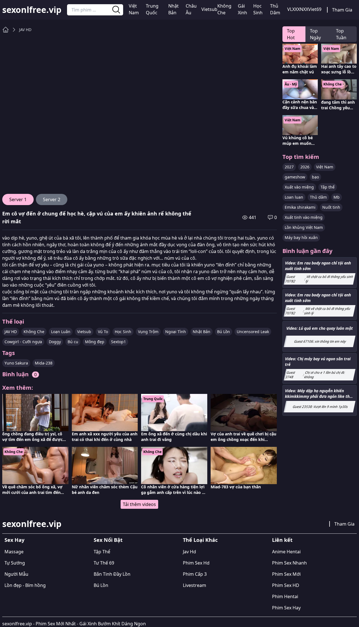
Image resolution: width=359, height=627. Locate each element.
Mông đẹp (94, 341)
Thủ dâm (318, 197)
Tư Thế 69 (104, 563)
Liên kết (282, 540)
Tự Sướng (14, 563)
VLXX (292, 9)
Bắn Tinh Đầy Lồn (112, 574)
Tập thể (328, 187)
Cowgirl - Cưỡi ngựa (23, 341)
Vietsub (209, 9)
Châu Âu (191, 9)
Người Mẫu (16, 574)
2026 (304, 166)
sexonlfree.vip (31, 10)
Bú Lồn (223, 331)
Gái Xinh (242, 9)
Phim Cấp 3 (195, 574)
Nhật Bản (173, 9)
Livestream (194, 585)
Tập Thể (102, 552)
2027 (289, 166)
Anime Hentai (286, 552)
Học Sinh (258, 9)
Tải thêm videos (139, 504)
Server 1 (18, 199)
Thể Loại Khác (200, 540)
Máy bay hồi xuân (301, 237)
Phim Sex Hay (286, 608)
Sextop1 (118, 341)
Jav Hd (189, 552)
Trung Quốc (152, 9)
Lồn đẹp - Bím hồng (25, 585)
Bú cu (73, 341)
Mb (336, 197)
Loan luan (294, 197)
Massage (14, 552)
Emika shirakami (300, 207)
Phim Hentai (285, 596)
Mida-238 (43, 363)
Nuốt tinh (331, 207)
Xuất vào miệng (299, 187)
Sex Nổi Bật (108, 540)
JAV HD (25, 29)
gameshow (295, 177)
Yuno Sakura (16, 363)
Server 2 (51, 199)
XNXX (302, 9)
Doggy (55, 341)
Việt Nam (134, 9)
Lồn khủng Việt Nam (304, 227)
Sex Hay (14, 540)
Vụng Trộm (148, 331)
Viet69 (314, 9)
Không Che (224, 9)
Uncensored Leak (253, 331)
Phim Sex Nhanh (289, 563)
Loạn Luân (60, 331)
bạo (315, 177)
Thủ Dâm (275, 9)
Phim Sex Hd (196, 563)
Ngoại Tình (175, 331)
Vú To (103, 331)
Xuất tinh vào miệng (304, 217)
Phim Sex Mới (286, 574)
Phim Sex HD (285, 585)
